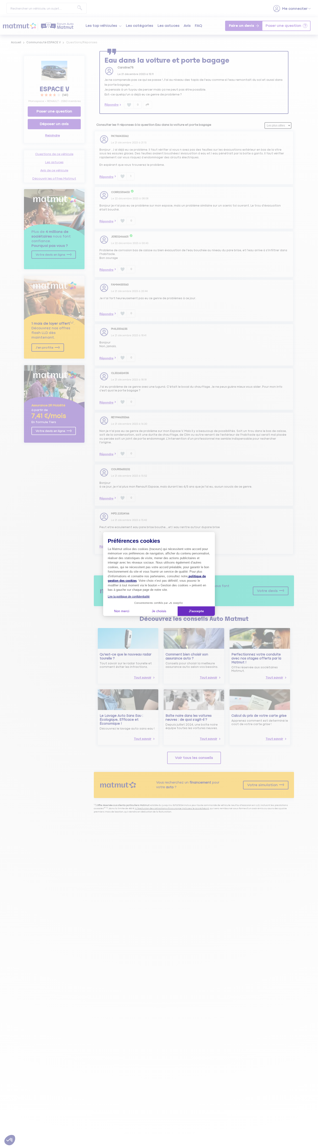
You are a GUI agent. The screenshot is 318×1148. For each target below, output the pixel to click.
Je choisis (159, 611)
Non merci (121, 611)
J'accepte (196, 611)
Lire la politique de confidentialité (129, 596)
